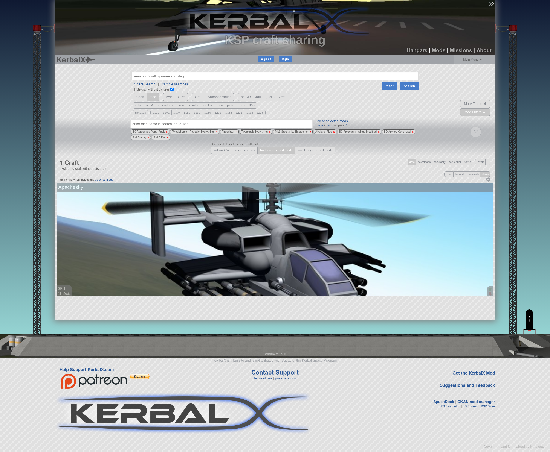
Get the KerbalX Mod (473, 373)
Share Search (144, 84)
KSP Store (488, 406)
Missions (461, 50)
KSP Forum (470, 406)
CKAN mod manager (476, 401)
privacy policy (285, 378)
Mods (438, 50)
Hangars (417, 50)
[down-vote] (490, 294)
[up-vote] (490, 290)
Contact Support (275, 372)
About (484, 50)
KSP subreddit (450, 406)
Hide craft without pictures (152, 89)
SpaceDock (443, 401)
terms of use (263, 378)
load (328, 125)
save (320, 125)
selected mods (104, 179)
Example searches (174, 84)
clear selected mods (332, 121)
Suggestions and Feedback (467, 385)
